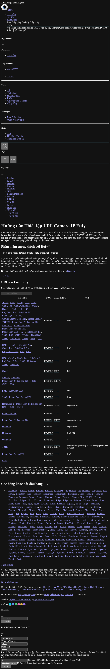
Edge (58, 500)
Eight (86, 503)
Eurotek (27, 536)
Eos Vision (70, 523)
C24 (22, 332)
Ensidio (75, 520)
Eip (36, 507)
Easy (82, 494)
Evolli (40, 539)
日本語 (10, 199)
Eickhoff (61, 503)
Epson (40, 526)
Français (11, 188)
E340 (33, 338)
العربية (10, 181)
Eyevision (26, 556)
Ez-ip (60, 556)
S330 (22, 361)
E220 (13, 309)
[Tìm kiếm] (4, 146)
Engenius (41, 520)
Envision (31, 523)
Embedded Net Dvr (75, 513)
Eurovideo (37, 536)
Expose (54, 546)
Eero (10, 503)
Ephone (11, 526)
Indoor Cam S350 (10, 332)
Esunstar (93, 529)
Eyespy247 (81, 552)
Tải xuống (11, 14)
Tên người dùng (8, 641)
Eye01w (12, 549)
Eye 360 (102, 546)
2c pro (5, 302)
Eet (24, 503)
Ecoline (37, 500)
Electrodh (22, 510)
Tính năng (15, 28)
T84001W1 (36, 335)
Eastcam (37, 494)
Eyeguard (43, 549)
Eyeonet (102, 549)
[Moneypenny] (18, 604)
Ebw (82, 497)
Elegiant (41, 510)
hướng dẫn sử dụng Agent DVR (58, 594)
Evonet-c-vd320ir (95, 539)
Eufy (68, 533)
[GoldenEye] (21, 604)
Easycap (22, 497)
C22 (27, 302)
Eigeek (70, 503)
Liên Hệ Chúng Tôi (55, 589)
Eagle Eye (58, 490)
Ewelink (31, 543)
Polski (10, 205)
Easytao (48, 497)
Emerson (91, 513)
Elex (58, 510)
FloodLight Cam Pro (11, 315)
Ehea (52, 503)
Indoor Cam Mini (22, 325)
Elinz (87, 510)
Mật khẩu (5, 646)
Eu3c (61, 533)
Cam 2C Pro (25, 345)
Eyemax (65, 549)
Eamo (11, 494)
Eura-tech (83, 533)
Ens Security (64, 520)
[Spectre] (10, 604)
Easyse (40, 497)
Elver (45, 513)
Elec (89, 507)
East (29, 494)
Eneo (32, 520)
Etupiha (53, 533)
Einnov (29, 507)
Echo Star (12, 500)
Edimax (77, 500)
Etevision (26, 533)
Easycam (12, 497)
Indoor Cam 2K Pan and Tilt (25, 322)
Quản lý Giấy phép (30, 22)
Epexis (90, 523)
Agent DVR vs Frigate (43, 599)
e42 (26, 309)
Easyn (31, 497)
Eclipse (23, 500)
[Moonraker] (13, 604)
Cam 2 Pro (7, 306)
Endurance (23, 520)
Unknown (31, 361)
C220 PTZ (7, 325)
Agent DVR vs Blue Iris (20, 599)
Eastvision (72, 494)
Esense (87, 526)
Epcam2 (81, 523)
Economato (49, 500)
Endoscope (97, 516)
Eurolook (94, 533)
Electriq (11, 510)
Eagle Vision (84, 490)
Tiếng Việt (11, 210)
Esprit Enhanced (40, 529)
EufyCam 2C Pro (10, 351)
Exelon (93, 543)
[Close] (2, 633)
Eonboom (50, 523)
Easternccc (48, 494)
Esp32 (17, 529)
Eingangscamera (15, 507)
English (10, 178)
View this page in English (12, 2)
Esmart (102, 526)
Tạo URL (6, 666)
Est (66, 529)
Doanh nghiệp (26, 28)
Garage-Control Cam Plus (14, 319)
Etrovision (42, 533)
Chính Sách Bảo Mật (51, 587)
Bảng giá (71, 271)
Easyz (57, 497)
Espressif (26, 529)
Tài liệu (10, 17)
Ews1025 (41, 543)
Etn (34, 533)
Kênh (3, 657)
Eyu (54, 556)
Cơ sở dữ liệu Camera (49, 28)
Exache (51, 543)
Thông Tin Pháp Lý (10, 589)
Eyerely (21, 552)
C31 (40, 338)
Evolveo (60, 539)
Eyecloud (32, 549)
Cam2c (11, 358)
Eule (75, 533)
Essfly (60, 529)
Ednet (94, 500)
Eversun (94, 536)
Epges (98, 523)
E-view (48, 490)
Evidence (12, 539)
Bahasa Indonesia (15, 194)
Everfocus (73, 536)
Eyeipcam (54, 549)
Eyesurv (92, 552)
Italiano (10, 196)
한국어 (10, 202)
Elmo (10, 513)
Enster (84, 520)
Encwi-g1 (84, 516)
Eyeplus (12, 552)
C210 (19, 302)
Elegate (32, 510)
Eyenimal (75, 549)
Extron (93, 546)
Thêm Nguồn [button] (7, 565)
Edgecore (67, 500)
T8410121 (15, 338)
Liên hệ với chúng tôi (16, 30)
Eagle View (71, 490)
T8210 (5, 364)
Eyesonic (61, 552)
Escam (63, 526)
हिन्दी (9, 191)
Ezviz (19, 559)
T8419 (25, 338)
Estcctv (73, 529)
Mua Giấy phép (14, 22)
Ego (30, 503)
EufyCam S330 (16, 391)
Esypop (102, 529)
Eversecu (84, 536)
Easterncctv (60, 494)
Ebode (74, 497)
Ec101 (89, 497)
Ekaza (49, 507)
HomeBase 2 (8, 404)
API (72, 28)
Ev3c (54, 536)
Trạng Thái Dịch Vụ (93, 587)
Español (10, 186)
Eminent (101, 513)
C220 (33, 302)
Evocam (31, 539)
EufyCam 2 (35, 358)
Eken (57, 507)
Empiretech (22, 516)
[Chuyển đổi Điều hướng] (13, 159)
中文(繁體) (12, 216)
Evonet (81, 539)
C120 (12, 302)
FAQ (36, 28)
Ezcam (89, 556)
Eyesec (41, 552)
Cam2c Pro (7, 348)
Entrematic (102, 520)
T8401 (13, 384)
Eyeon (93, 549)
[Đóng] (2, 44)
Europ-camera (14, 536)
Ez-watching (71, 556)
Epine (32, 526)
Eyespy (70, 552)
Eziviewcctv (100, 556)
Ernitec (48, 526)
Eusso (47, 536)
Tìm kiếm (6, 621)
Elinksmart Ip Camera (72, 510)
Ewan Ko (20, 543)
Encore (55, 516)
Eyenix (85, 549)
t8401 (4, 384)
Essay (52, 529)
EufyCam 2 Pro (9, 312)
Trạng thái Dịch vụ (98, 28)
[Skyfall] (16, 604)
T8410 (5, 338)
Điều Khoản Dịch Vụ (72, 587)
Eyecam (22, 549)
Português (11, 207)
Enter (92, 520)
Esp (10, 529)
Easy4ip (99, 494)
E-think (39, 490)
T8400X (6, 322)
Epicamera (22, 526)
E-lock (23, 490)
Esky (95, 526)
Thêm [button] (9, 25)
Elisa (94, 510)
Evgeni (103, 536)
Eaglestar (96, 490)
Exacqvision (62, 543)
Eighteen (95, 503)
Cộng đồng (64, 28)
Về (8, 28)
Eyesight (50, 552)
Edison (86, 500)
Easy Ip (90, 494)
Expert (24, 546)
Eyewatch (37, 556)
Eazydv (65, 497)
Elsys (38, 513)
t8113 (17, 335)
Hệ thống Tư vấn (82, 28)
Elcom (65, 507)
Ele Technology (77, 507)
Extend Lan (72, 546)
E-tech (31, 490)
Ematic (53, 513)
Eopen (60, 523)
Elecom (96, 507)
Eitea (42, 507)
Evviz (11, 543)
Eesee (17, 503)
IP (2, 635)
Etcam (16, 533)
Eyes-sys (31, 552)
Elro (32, 513)
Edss (102, 500)
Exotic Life (13, 546)
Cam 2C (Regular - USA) (26, 306)
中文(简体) (12, 213)
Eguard (44, 503)
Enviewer (12, 523)
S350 (4, 335)
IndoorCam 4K (34, 332)
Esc (55, 526)
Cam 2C (13, 345)
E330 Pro (14, 364)
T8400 (25, 335)
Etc (9, 533)
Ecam (97, 497)
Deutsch (10, 183)
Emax (61, 513)
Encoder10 (45, 516)
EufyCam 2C (25, 312)
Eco (30, 500)
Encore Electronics (69, 516)
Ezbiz (81, 556)
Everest (62, 536)
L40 (11, 335)
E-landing (12, 490)
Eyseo (47, 556)
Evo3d (22, 539)
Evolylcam (71, 539)
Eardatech (20, 494)
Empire (11, 516)
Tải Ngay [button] (5, 276)
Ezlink (11, 559)
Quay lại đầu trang (9, 582)
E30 (20, 309)
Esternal (83, 529)
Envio (22, 523)
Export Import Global (39, 546)
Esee (79, 526)
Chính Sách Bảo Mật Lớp (32, 589)
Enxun (41, 523)
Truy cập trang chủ (26, 594)
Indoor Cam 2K (35, 319)
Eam (105, 490)
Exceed (73, 543)
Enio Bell (52, 520)
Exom (101, 543)
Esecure (71, 526)
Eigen (78, 503)
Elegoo (51, 510)
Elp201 (24, 513)
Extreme (84, 546)
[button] (3, 154)
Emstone (34, 516)
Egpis (36, 503)
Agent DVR (12, 69)
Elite (101, 510)
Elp (17, 513)
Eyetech (102, 552)
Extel (62, 546)
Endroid (12, 520)
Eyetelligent (13, 556)
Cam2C (5, 309)
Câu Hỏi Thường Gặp (76, 589)
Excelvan (83, 543)
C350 (28, 351)
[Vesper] (24, 604)
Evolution (49, 539)
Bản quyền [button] (12, 19)
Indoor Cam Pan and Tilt (13, 328)
